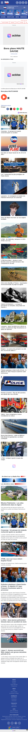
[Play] (1, 11)
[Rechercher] (23, 2)
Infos (17, 17)
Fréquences (14, 686)
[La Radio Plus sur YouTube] (15, 723)
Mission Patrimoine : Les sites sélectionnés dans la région (12, 504)
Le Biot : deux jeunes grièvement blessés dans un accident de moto (14, 621)
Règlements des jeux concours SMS (14, 718)
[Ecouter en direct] (20, 2)
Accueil (3, 17)
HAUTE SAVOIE (5, 22)
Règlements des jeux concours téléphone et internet (14, 719)
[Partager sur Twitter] (10, 109)
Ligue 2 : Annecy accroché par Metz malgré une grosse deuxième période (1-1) (13, 652)
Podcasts (14, 704)
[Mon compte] (26, 2)
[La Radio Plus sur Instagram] (19, 723)
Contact (14, 681)
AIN (17, 22)
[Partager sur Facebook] (7, 109)
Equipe (14, 683)
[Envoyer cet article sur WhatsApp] (17, 109)
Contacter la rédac (14, 693)
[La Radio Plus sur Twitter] (12, 723)
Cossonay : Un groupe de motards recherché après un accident (14, 531)
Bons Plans (10, 17)
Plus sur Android (14, 712)
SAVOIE (12, 22)
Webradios (23, 17)
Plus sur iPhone (14, 710)
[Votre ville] (17, 2)
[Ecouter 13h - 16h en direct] (14, 480)
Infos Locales (14, 691)
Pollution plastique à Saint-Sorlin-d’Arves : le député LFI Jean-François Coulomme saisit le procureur (13, 587)
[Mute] (24, 7)
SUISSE (21, 22)
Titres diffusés (14, 684)
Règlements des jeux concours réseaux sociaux (14, 716)
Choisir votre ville (24, 20)
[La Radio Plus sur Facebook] (8, 723)
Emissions (14, 699)
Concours (14, 700)
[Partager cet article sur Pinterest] (14, 109)
